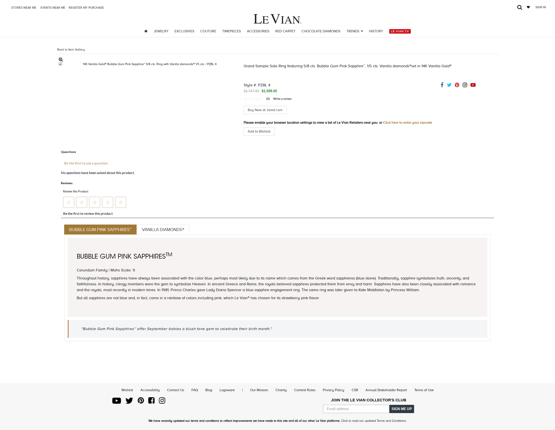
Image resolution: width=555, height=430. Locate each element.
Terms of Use (424, 390)
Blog (208, 390)
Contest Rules (304, 390)
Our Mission (259, 390)
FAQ (194, 390)
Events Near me (52, 7)
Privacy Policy (333, 390)
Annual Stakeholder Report (386, 390)
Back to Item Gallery (71, 49)
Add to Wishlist (259, 131)
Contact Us (175, 390)
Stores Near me (23, 7)
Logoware (227, 390)
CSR (355, 390)
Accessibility (150, 390)
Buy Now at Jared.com (265, 110)
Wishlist (127, 390)
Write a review (282, 98)
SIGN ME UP (402, 409)
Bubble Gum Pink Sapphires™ (100, 229)
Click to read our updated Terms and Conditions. (374, 420)
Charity (281, 390)
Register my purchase (87, 7)
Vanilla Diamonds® (163, 229)
